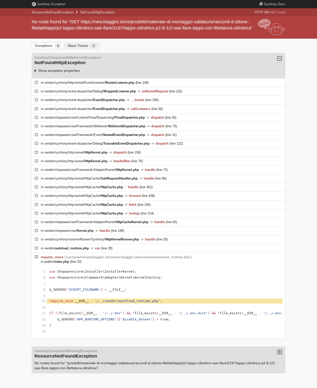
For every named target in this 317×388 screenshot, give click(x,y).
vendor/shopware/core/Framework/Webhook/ (94, 126)
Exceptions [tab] (47, 46)
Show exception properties (59, 71)
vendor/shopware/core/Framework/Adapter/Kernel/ (91, 170)
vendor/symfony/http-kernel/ (75, 152)
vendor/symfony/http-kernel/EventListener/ (89, 82)
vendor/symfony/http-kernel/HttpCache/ (91, 178)
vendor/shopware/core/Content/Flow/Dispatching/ (94, 117)
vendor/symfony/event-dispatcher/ (84, 100)
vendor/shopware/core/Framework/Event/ (94, 135)
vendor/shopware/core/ (69, 231)
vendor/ (66, 248)
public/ (56, 261)
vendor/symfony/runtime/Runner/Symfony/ (91, 239)
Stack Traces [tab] (81, 46)
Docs (274, 4)
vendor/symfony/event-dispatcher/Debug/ (90, 91)
